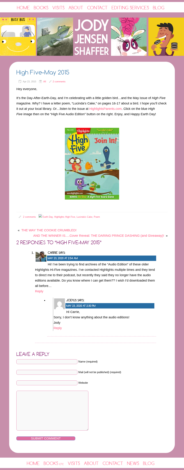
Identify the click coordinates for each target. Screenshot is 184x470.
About (75, 7)
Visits (58, 7)
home (33, 463)
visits (74, 463)
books (54, 463)
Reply (39, 291)
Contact (97, 7)
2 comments (59, 81)
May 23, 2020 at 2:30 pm (80, 305)
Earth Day (48, 217)
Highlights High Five (64, 217)
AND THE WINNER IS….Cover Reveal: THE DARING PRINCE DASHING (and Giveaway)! (98, 235)
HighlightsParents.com (105, 109)
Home (23, 7)
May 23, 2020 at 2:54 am (63, 258)
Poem (97, 217)
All (44, 81)
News (133, 463)
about (91, 463)
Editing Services (130, 7)
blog (149, 463)
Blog (158, 7)
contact (113, 463)
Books (41, 7)
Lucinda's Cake (84, 217)
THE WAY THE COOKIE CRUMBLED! (49, 230)
